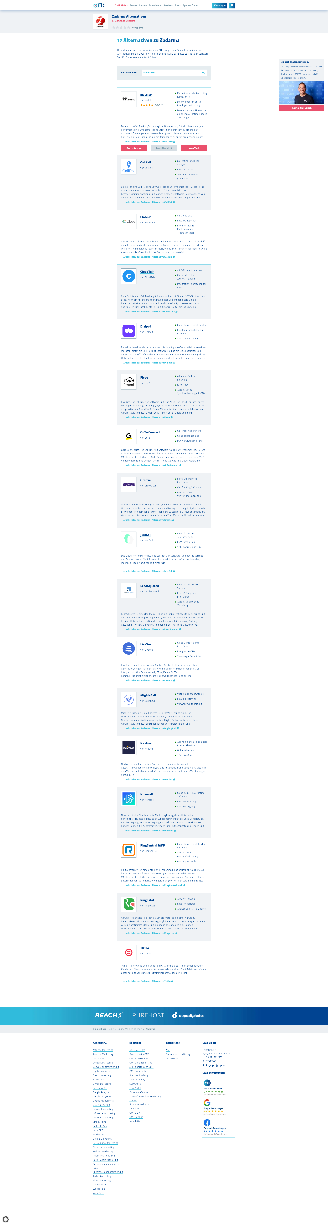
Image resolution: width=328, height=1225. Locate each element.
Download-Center (138, 1092)
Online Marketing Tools (129, 1028)
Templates (135, 1108)
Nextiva (146, 743)
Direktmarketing (102, 1075)
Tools (178, 5)
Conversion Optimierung (106, 1066)
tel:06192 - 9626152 (212, 1057)
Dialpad (145, 326)
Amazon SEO (99, 1058)
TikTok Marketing (102, 1176)
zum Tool (194, 148)
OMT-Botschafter (138, 1071)
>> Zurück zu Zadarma (123, 20)
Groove (145, 480)
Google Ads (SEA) (102, 1096)
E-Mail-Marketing (102, 1083)
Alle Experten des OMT (141, 1066)
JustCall (145, 535)
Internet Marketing (103, 1117)
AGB (168, 1049)
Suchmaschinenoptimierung (108, 1171)
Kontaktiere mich (302, 107)
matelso (146, 94)
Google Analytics (101, 1092)
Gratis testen (133, 148)
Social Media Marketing (105, 1159)
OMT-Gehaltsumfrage (140, 1062)
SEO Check (135, 1083)
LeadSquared (149, 586)
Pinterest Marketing (104, 1147)
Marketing (98, 1134)
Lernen (143, 5)
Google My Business (103, 1100)
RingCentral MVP (152, 845)
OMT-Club (134, 1112)
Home (111, 1028)
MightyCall (148, 695)
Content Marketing (103, 1062)
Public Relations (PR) (104, 1155)
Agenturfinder (191, 5)
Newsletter (135, 1121)
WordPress (98, 1193)
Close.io (145, 217)
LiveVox (146, 644)
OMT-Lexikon (136, 1116)
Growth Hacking (101, 1104)
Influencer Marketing (104, 1113)
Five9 (144, 377)
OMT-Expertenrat (138, 1058)
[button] (5, 1219)
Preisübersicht (164, 148)
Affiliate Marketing (103, 1049)
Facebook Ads (100, 1088)
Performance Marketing (105, 1142)
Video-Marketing (102, 1180)
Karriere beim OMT (139, 1054)
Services (168, 5)
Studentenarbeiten (139, 1104)
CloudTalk (147, 271)
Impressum (172, 1058)
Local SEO (98, 1130)
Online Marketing (102, 1138)
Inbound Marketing (103, 1109)
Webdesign (99, 1188)
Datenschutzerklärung (178, 1054)
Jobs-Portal (135, 1088)
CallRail (145, 162)
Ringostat (147, 900)
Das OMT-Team (137, 1049)
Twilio (144, 948)
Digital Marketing (102, 1071)
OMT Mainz (121, 5)
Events (133, 5)
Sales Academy (137, 1079)
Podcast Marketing (103, 1151)
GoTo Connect (150, 432)
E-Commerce (99, 1079)
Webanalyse (99, 1184)
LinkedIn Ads (100, 1126)
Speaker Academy (138, 1075)
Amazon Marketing (103, 1054)
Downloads (155, 5)
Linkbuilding (99, 1121)
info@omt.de (209, 1060)
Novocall (146, 794)
